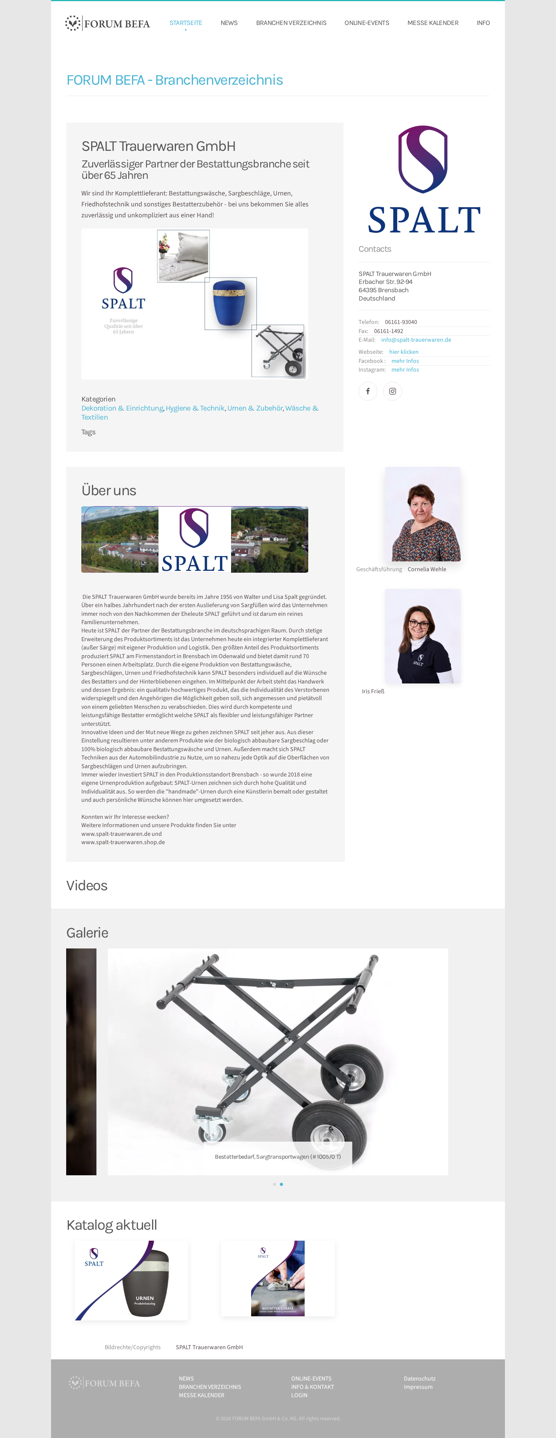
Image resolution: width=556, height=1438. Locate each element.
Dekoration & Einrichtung (122, 408)
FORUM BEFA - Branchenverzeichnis (174, 79)
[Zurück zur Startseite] (108, 23)
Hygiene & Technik (195, 408)
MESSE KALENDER (432, 23)
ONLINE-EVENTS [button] (367, 23)
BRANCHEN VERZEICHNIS (291, 23)
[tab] (274, 1184)
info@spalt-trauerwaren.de (416, 340)
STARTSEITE (185, 23)
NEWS (229, 23)
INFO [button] (483, 23)
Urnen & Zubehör (255, 408)
